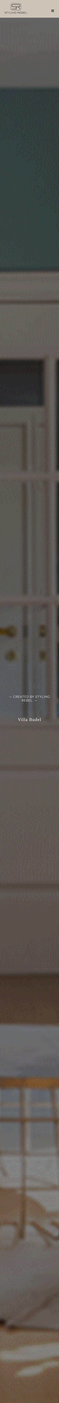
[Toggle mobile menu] (52, 10)
